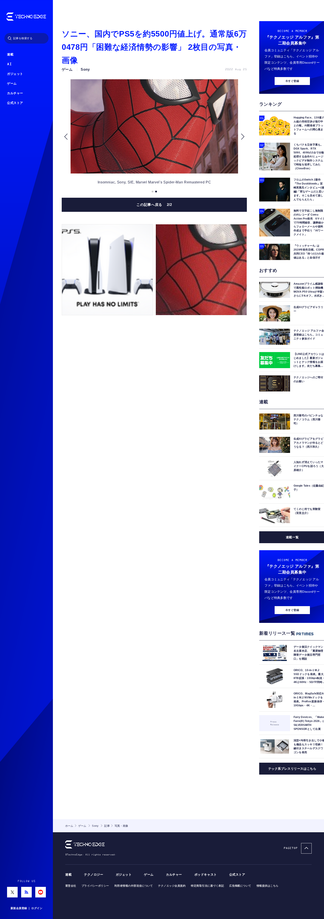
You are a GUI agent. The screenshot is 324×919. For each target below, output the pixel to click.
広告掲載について (240, 885)
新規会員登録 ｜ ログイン (26, 908)
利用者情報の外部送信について (133, 885)
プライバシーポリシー (95, 885)
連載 (10, 54)
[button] (66, 136)
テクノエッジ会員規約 (172, 885)
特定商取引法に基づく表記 (207, 885)
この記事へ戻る (154, 205)
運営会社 (70, 885)
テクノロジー (93, 874)
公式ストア (15, 103)
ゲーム (12, 83)
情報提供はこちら (268, 885)
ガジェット (15, 74)
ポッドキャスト (205, 874)
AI (9, 64)
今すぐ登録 (292, 81)
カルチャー (15, 93)
